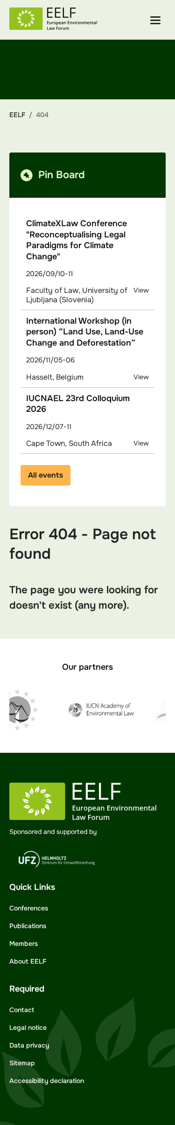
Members (23, 943)
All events (45, 475)
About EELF (27, 961)
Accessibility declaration (46, 1080)
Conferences (28, 908)
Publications (27, 926)
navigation (155, 20)
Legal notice (28, 1027)
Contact (21, 1010)
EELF (17, 115)
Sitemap (22, 1063)
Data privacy (29, 1045)
